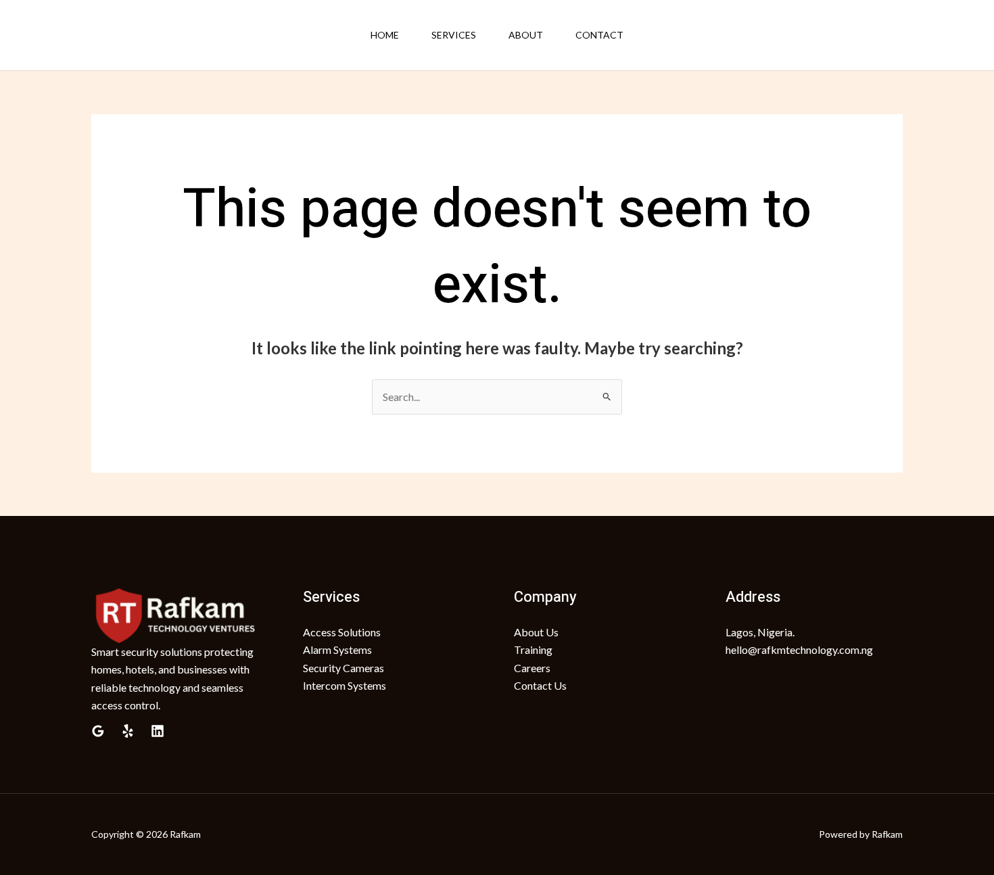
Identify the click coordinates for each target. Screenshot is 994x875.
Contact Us (540, 685)
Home (385, 35)
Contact (599, 35)
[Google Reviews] (98, 731)
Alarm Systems (337, 649)
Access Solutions (342, 631)
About (525, 35)
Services (453, 35)
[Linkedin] (157, 731)
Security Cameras (343, 667)
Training (533, 649)
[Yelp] (128, 731)
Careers (532, 667)
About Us (536, 631)
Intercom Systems (344, 685)
